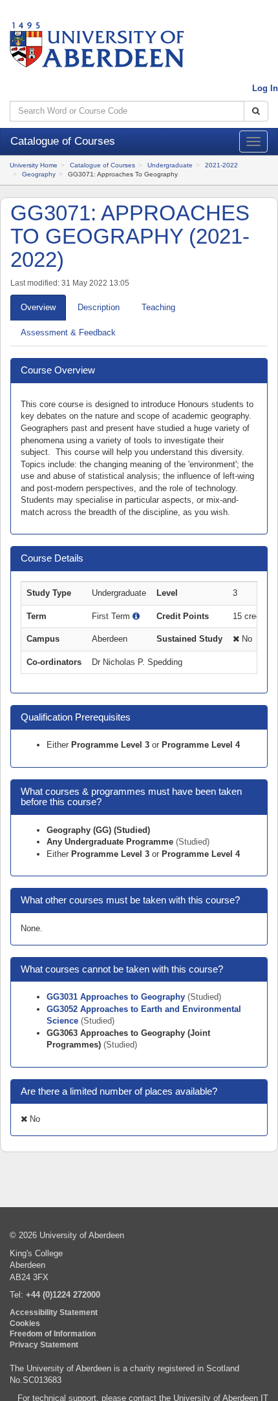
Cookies (25, 1323)
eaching (158, 307)
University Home (34, 165)
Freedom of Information (53, 1333)
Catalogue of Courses (102, 165)
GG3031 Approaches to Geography (117, 997)
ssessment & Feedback (68, 332)
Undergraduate (170, 165)
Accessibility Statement (54, 1312)
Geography (39, 174)
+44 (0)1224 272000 (63, 1295)
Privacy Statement (44, 1344)
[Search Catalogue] (256, 111)
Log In (265, 88)
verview (38, 307)
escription (99, 307)
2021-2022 (221, 165)
